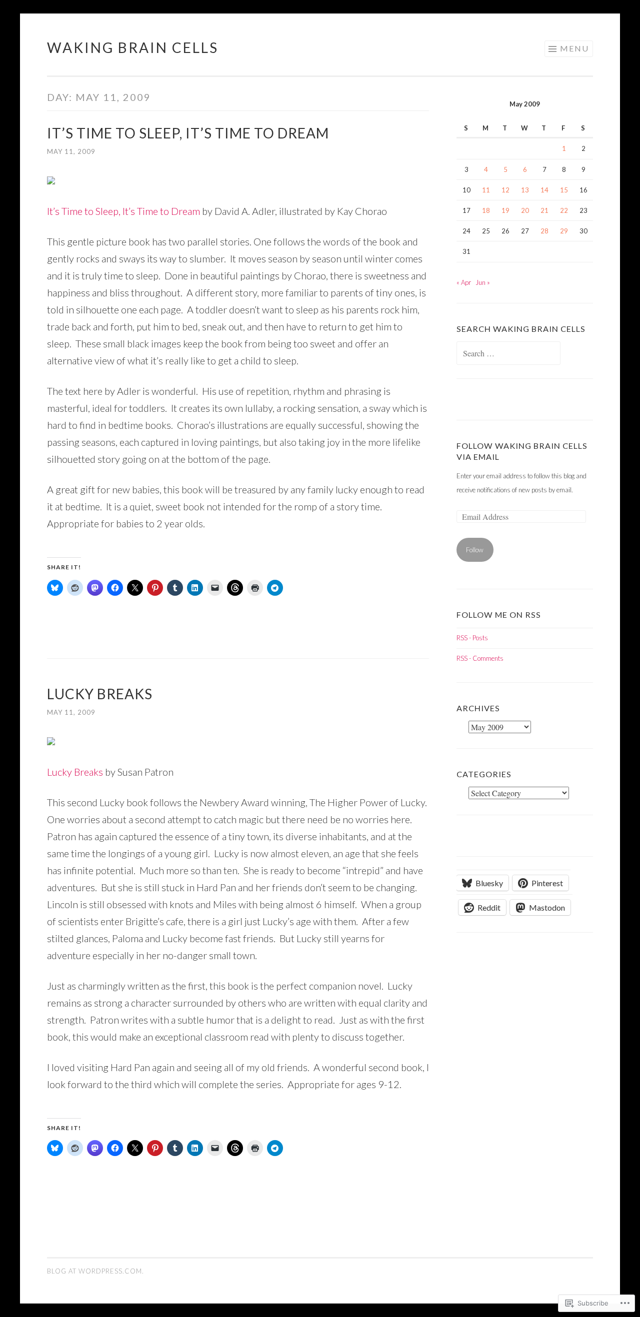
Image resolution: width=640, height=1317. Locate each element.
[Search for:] (508, 354)
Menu (574, 48)
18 (486, 210)
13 (525, 190)
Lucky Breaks (99, 693)
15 (564, 190)
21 (544, 210)
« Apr (463, 282)
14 (544, 190)
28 (544, 231)
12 (506, 190)
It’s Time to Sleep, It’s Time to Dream (188, 132)
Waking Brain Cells (132, 47)
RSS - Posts (472, 638)
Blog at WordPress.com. (95, 1271)
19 (506, 210)
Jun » (483, 282)
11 (486, 190)
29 (564, 231)
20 (525, 210)
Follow (475, 550)
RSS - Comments (480, 658)
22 (564, 210)
